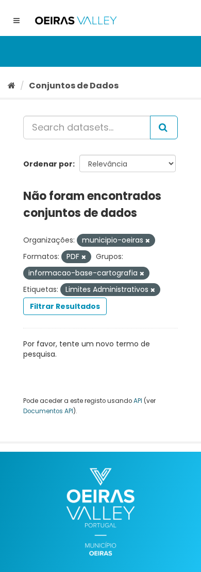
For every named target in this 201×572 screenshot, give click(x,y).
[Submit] (164, 127)
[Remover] (147, 240)
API (137, 401)
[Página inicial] (11, 85)
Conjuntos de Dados (74, 85)
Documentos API (48, 411)
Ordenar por (48, 164)
